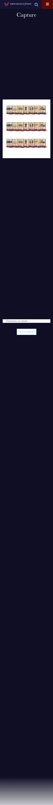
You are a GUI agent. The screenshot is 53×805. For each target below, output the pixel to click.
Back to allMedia (26, 332)
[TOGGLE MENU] (47, 4)
